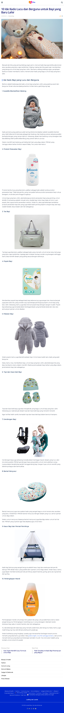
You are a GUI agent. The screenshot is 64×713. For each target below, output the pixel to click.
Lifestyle (3, 675)
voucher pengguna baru (45, 636)
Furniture (38, 693)
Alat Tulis (23, 695)
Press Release (5, 678)
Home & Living (5, 666)
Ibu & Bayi (45, 693)
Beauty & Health (6, 659)
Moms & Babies (5, 669)
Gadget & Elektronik (7, 672)
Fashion (3, 663)
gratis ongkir (32, 636)
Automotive (31, 693)
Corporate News (8, 693)
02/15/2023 (4, 16)
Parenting (11, 16)
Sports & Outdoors (15, 695)
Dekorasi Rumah (53, 693)
